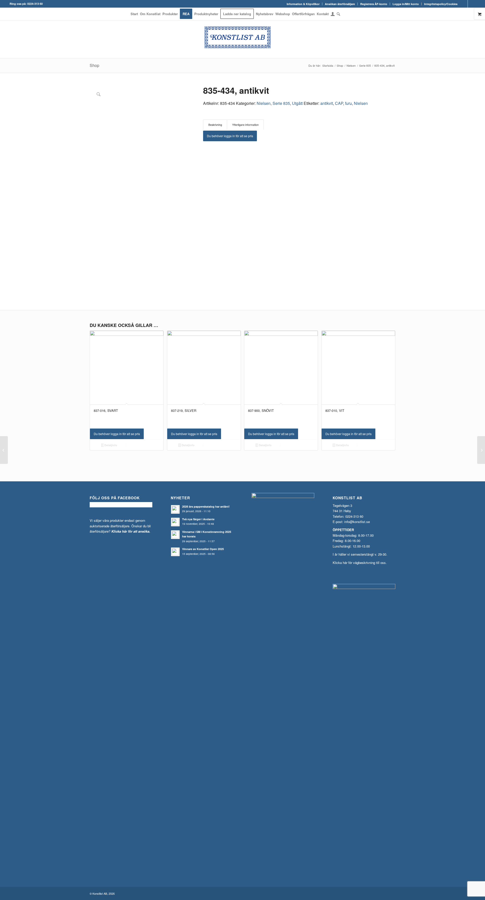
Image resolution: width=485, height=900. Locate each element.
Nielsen (264, 103)
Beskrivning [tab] (215, 125)
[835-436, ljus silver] (481, 450)
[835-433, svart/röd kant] (4, 450)
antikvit (326, 103)
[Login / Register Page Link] (333, 14)
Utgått (297, 103)
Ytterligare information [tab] (245, 125)
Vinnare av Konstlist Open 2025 (203, 549)
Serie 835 (281, 103)
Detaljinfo (110, 445)
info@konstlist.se (357, 521)
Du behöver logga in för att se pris (230, 136)
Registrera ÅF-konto (373, 4)
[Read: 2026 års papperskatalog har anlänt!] (175, 509)
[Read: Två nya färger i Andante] (175, 522)
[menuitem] (303, 4)
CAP (339, 103)
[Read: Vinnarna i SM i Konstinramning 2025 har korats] (175, 534)
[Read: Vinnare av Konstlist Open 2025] (175, 551)
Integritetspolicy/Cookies (440, 4)
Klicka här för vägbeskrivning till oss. (360, 562)
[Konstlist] (242, 39)
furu (348, 103)
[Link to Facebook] (464, 4)
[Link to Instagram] (471, 4)
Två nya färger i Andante (198, 519)
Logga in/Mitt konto (406, 4)
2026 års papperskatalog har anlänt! (206, 506)
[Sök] (338, 14)
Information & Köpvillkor (303, 4)
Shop (94, 65)
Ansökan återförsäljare (340, 4)
